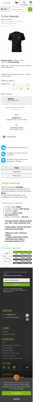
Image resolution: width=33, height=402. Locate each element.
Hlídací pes (11, 137)
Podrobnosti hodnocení (8, 23)
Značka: (6, 19)
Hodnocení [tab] (16, 176)
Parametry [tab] (16, 172)
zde (22, 388)
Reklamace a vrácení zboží (10, 353)
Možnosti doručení (16, 109)
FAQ (3, 342)
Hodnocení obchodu (8, 334)
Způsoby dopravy (7, 350)
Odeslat (16, 284)
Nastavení (16, 399)
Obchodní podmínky (8, 356)
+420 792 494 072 (12, 317)
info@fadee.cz (11, 314)
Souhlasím (17, 393)
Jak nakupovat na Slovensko (11, 345)
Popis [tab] (16, 168)
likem (24, 74)
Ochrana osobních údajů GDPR (12, 358)
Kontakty (5, 331)
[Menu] (3, 9)
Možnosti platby (7, 348)
